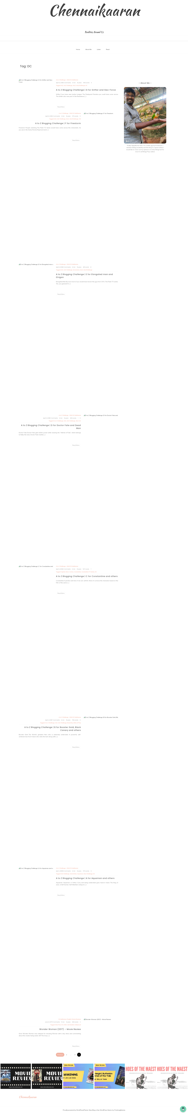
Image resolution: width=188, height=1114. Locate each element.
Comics (71, 572)
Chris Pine (58, 1024)
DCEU (65, 1024)
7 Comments (56, 720)
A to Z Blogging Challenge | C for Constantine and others (87, 576)
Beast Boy (70, 723)
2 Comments (67, 83)
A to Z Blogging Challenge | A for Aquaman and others (85, 878)
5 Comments (54, 418)
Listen (99, 49)
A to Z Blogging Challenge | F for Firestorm (58, 123)
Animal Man (73, 873)
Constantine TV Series (88, 572)
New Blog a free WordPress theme (100, 1110)
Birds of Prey (77, 723)
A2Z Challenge (68, 85)
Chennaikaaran (94, 10)
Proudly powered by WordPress (73, 1110)
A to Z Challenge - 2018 (62, 80)
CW (80, 119)
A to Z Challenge (58, 421)
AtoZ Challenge (88, 873)
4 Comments (67, 267)
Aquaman (80, 873)
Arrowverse (76, 270)
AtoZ (74, 85)
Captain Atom (65, 572)
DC (86, 85)
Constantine (77, 572)
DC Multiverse (74, 80)
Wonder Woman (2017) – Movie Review (60, 1029)
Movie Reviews (76, 1019)
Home (78, 49)
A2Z (62, 85)
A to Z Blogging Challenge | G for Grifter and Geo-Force (86, 90)
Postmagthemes (119, 1110)
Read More (61, 107)
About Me (88, 49)
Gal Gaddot (70, 1024)
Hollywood (78, 1024)
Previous (60, 1055)
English (69, 1019)
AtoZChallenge (80, 85)
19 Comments (66, 871)
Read (107, 49)
